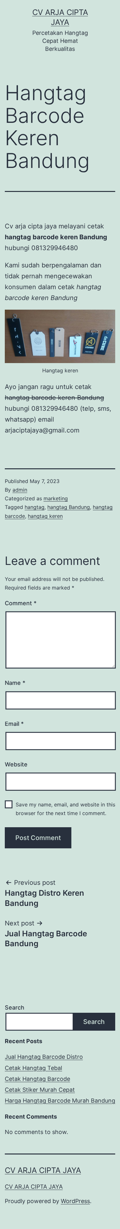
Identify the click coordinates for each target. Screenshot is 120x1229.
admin (19, 490)
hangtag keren (45, 516)
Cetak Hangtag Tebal (33, 1068)
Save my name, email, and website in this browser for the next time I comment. (65, 808)
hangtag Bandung (68, 507)
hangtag (34, 507)
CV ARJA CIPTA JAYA (43, 1170)
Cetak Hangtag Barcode (37, 1078)
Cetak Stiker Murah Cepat (40, 1089)
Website (16, 764)
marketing (56, 498)
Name (15, 682)
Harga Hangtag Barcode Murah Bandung (60, 1100)
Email (14, 723)
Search (14, 1007)
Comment (20, 603)
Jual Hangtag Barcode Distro (44, 1056)
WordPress (75, 1201)
